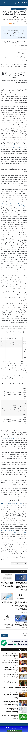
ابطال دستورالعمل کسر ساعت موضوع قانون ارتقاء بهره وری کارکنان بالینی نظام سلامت (13, 34)
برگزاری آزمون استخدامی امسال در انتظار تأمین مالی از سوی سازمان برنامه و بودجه (15, 688)
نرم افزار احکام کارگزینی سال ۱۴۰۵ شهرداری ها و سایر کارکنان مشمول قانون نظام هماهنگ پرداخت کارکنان (10, 709)
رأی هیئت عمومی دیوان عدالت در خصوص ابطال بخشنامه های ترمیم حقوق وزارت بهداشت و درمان (7, 603)
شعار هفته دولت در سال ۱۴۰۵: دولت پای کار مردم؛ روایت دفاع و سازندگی (10, 681)
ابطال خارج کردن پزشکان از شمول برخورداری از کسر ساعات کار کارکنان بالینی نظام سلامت (13, 31)
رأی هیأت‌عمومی (20, 37)
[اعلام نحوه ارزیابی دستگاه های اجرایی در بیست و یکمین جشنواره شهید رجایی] (23, 676)
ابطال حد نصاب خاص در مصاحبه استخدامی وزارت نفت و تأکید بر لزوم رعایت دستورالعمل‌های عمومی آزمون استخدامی (11, 695)
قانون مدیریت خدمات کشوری (8, 438)
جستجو (25, 633)
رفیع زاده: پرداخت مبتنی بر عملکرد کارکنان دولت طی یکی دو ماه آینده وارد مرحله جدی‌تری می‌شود (10, 662)
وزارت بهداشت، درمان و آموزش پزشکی (19, 9)
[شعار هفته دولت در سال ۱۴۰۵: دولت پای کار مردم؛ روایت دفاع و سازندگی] (23, 683)
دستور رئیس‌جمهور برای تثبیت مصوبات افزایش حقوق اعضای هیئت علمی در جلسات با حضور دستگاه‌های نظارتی (10, 702)
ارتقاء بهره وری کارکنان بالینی (18, 564)
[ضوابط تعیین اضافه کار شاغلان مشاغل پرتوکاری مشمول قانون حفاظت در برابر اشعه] (21, 618)
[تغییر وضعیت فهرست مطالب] (23, 28)
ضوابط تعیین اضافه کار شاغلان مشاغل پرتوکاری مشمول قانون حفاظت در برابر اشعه (21, 624)
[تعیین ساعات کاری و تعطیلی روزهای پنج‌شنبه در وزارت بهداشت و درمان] (7, 618)
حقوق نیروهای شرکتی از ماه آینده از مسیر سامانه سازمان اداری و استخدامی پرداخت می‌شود (10, 669)
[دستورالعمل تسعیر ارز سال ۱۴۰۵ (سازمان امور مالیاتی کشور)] (23, 717)
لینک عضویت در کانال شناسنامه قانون (14, 730)
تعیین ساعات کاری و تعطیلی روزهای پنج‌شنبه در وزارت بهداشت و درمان (7, 624)
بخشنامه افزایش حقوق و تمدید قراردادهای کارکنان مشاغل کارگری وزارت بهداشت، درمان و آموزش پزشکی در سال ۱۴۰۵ (7, 584)
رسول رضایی (23, 23)
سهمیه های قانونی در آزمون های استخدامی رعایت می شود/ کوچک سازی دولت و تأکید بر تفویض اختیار (10, 655)
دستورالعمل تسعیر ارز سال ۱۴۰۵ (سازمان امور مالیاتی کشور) (10, 716)
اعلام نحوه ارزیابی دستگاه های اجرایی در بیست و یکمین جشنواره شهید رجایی (10, 675)
